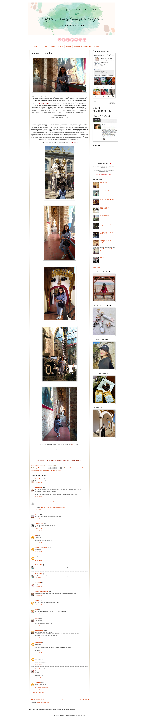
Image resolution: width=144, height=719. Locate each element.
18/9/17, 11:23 (38, 637)
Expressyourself (39, 528)
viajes (54, 470)
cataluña (69, 468)
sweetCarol (38, 582)
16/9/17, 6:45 (38, 569)
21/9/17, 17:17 (38, 689)
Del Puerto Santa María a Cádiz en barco (106, 191)
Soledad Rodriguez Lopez (42, 591)
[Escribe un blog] (51, 468)
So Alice (37, 514)
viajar (51, 470)
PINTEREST (59, 460)
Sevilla (96, 46)
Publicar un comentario (38, 692)
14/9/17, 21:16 (38, 482)
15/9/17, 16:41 (38, 518)
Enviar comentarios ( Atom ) (43, 702)
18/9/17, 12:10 (38, 652)
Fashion (44, 46)
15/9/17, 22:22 (38, 551)
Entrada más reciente (37, 699)
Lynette (37, 618)
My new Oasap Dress (105, 215)
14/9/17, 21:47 (38, 496)
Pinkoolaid (38, 682)
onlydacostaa (38, 642)
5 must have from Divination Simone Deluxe (106, 233)
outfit (44, 470)
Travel (52, 46)
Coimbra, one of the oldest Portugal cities (106, 241)
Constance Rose (39, 657)
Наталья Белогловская (41, 547)
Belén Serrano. (39, 487)
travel (47, 470)
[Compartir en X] (53, 468)
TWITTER (66, 460)
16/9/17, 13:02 (38, 586)
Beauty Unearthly (39, 478)
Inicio (61, 699)
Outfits (68, 46)
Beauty (60, 46)
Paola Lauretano (39, 523)
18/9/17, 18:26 (38, 664)
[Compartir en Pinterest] (56, 468)
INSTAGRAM (75, 460)
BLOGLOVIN (50, 460)
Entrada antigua (84, 699)
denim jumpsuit (76, 468)
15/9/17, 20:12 (38, 542)
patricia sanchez (39, 630)
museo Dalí (39, 470)
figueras (33, 470)
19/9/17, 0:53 (38, 677)
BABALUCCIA (38, 565)
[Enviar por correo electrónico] (49, 468)
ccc (36, 535)
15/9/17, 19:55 (38, 530)
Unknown (37, 600)
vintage (59, 470)
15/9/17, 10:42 (38, 509)
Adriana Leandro (39, 669)
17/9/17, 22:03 (38, 613)
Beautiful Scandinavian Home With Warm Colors (53, 507)
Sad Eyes (102, 257)
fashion (83, 468)
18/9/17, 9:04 (38, 625)
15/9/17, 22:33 (38, 560)
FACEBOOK (41, 460)
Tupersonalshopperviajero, (37, 465)
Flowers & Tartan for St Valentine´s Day (105, 208)
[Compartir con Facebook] (55, 468)
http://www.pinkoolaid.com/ (41, 687)
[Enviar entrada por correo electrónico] (61, 468)
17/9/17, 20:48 (38, 604)
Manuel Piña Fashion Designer (107, 199)
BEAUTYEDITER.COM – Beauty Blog (44, 501)
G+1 (72, 444)
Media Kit (35, 46)
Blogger (87, 715)
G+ (81, 460)
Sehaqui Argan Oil (104, 182)
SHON (36, 609)
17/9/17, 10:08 (38, 595)
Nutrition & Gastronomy (82, 46)
